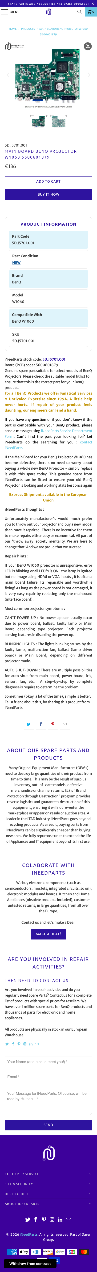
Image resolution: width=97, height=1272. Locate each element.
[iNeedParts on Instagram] (25, 1044)
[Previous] (8, 75)
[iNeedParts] (48, 12)
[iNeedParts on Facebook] (13, 1044)
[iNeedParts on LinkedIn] (30, 1044)
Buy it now (48, 194)
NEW (16, 262)
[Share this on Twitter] (29, 724)
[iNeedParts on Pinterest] (19, 1044)
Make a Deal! (48, 934)
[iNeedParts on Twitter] (7, 1044)
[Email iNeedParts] (37, 1044)
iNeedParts (29, 1234)
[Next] (89, 75)
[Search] (79, 12)
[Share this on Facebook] (41, 724)
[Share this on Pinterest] (53, 724)
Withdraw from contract (30, 1263)
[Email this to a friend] (65, 724)
